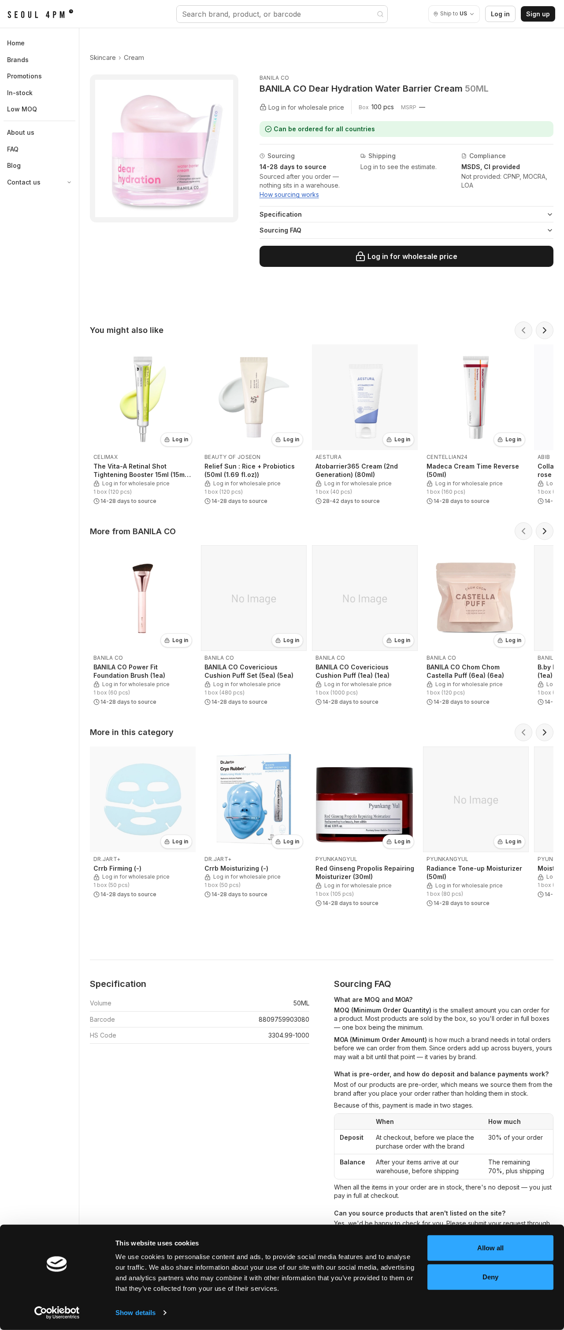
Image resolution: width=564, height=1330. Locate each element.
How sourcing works (289, 194)
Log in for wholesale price (412, 256)
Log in (500, 14)
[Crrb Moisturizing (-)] (254, 824)
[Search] (380, 14)
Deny (490, 1276)
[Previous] (523, 330)
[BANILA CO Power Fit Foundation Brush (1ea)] (143, 627)
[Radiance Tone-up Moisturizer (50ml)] (476, 828)
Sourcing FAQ (280, 230)
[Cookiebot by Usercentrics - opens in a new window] (57, 1312)
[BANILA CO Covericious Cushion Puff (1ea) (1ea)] (365, 627)
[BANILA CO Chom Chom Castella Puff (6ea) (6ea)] (476, 627)
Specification (281, 214)
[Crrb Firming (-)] (143, 824)
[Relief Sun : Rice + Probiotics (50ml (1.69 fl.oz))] (254, 426)
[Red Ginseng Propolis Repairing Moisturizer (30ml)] (365, 828)
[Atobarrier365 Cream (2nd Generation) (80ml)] (365, 426)
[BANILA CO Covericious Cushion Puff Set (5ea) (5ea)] (254, 627)
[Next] (544, 330)
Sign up (538, 14)
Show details (135, 1312)
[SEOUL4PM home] (40, 14)
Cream (134, 57)
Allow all (490, 1248)
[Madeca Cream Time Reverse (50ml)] (476, 426)
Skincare (103, 57)
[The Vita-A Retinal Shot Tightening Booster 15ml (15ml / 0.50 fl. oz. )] (143, 426)
